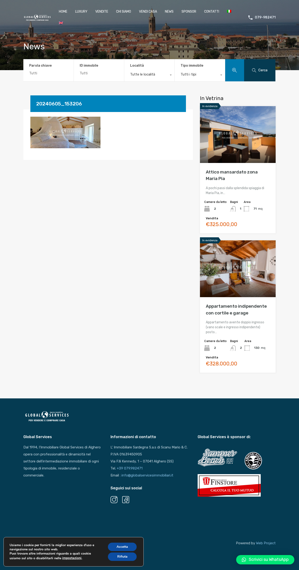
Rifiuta (122, 556)
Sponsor (189, 12)
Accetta (122, 547)
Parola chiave (40, 66)
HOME (63, 12)
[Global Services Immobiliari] (37, 19)
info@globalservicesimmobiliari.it (147, 475)
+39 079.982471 (129, 468)
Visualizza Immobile (238, 152)
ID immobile (89, 66)
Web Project (266, 543)
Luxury (81, 12)
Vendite (101, 12)
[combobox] (149, 75)
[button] (265, 559)
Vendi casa (148, 12)
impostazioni (72, 558)
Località (137, 66)
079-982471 (265, 17)
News (169, 12)
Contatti (211, 12)
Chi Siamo (123, 12)
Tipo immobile (192, 66)
